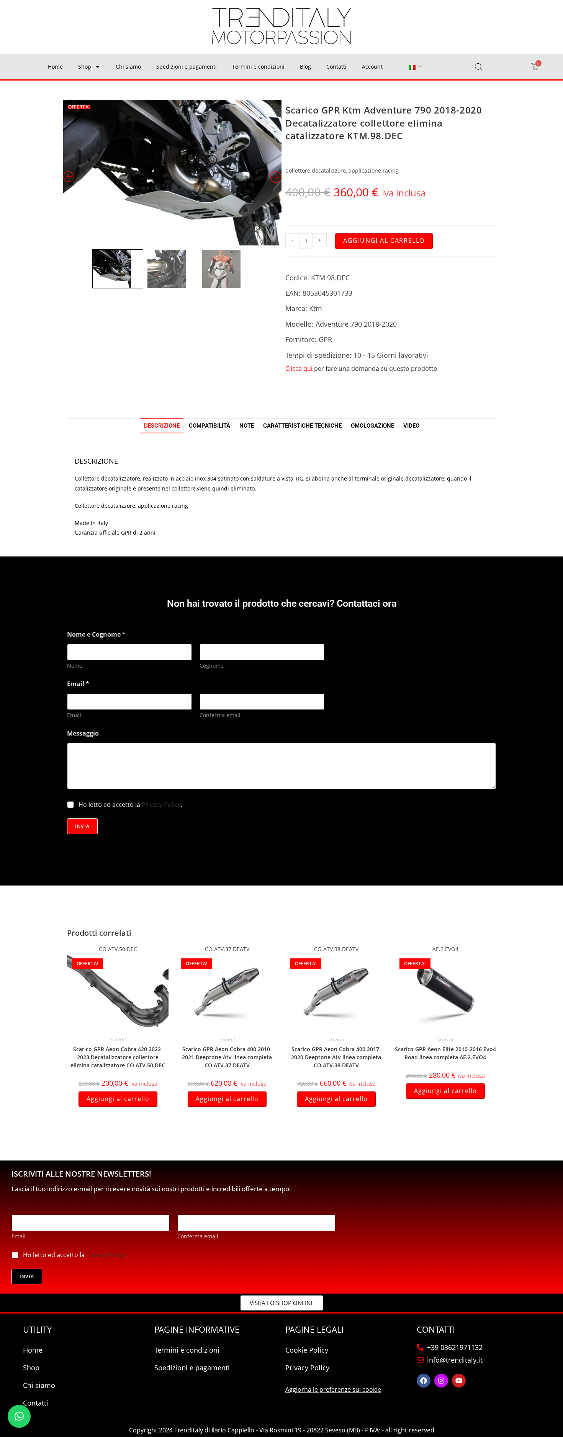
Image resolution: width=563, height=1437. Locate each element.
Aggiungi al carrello (384, 240)
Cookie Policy (306, 1350)
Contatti (336, 66)
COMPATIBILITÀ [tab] (209, 425)
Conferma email (220, 715)
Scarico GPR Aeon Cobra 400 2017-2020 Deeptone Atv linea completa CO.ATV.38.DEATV (336, 1057)
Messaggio (83, 733)
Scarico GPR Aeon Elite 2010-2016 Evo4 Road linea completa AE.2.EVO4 (445, 1053)
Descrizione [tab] (162, 425)
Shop (84, 66)
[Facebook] (423, 1381)
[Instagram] (441, 1381)
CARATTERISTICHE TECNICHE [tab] (302, 425)
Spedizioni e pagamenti (186, 66)
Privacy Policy (161, 804)
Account (372, 66)
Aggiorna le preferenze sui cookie (333, 1389)
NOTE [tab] (246, 425)
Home (55, 66)
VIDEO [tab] (411, 425)
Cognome (212, 665)
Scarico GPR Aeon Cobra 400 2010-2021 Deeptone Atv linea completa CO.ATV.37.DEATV (227, 1057)
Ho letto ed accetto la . (130, 805)
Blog (305, 66)
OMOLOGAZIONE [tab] (372, 425)
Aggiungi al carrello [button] (118, 1099)
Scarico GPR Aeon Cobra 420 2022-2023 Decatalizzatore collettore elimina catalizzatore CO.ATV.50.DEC (117, 1057)
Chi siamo (128, 66)
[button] (19, 1416)
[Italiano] (412, 67)
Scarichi (118, 1039)
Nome (74, 665)
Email (74, 715)
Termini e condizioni (258, 66)
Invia (82, 826)
